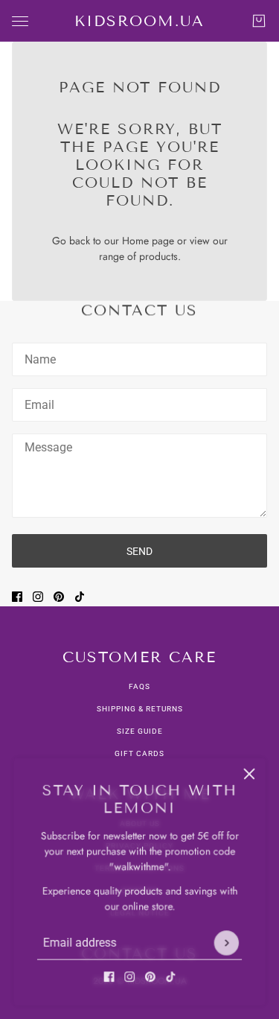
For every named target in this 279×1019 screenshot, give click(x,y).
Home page (148, 240)
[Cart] (259, 21)
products (158, 256)
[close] (250, 772)
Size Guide (140, 731)
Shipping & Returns (140, 709)
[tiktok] (171, 978)
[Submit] (227, 943)
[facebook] (108, 978)
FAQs (139, 686)
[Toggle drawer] (20, 21)
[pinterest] (150, 978)
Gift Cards (139, 753)
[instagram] (129, 978)
